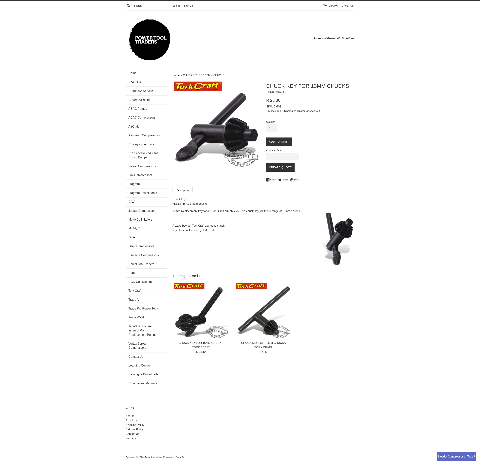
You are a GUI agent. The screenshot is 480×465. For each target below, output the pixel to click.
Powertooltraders (153, 457)
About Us (131, 420)
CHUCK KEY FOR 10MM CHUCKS (263, 342)
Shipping (288, 110)
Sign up (188, 5)
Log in (176, 5)
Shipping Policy (135, 424)
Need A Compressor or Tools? (456, 456)
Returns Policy (135, 429)
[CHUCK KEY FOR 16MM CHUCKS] (200, 310)
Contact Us (133, 433)
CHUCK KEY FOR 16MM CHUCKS (201, 342)
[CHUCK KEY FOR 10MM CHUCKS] (263, 310)
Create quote (280, 167)
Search (130, 415)
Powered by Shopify (173, 457)
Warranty (131, 438)
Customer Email (274, 150)
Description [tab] (182, 190)
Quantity (270, 122)
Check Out (348, 5)
